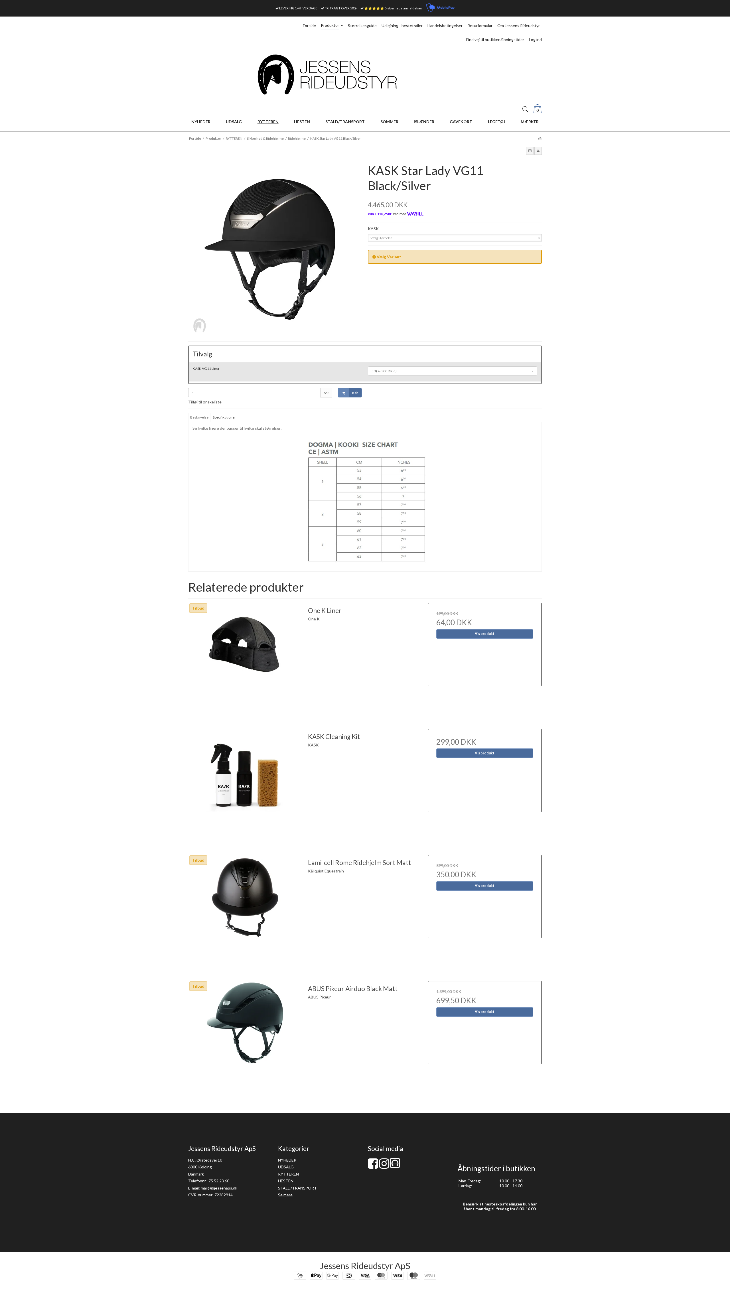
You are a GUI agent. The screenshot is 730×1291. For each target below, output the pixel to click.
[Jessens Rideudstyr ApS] (365, 74)
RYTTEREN (288, 1174)
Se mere (285, 1194)
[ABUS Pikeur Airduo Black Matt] (245, 1038)
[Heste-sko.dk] (395, 1166)
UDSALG (286, 1166)
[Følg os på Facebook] (373, 1166)
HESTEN (285, 1180)
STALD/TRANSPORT (297, 1188)
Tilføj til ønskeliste (205, 401)
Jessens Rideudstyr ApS (365, 1265)
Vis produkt (484, 634)
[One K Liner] (245, 660)
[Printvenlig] (540, 138)
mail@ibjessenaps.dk (219, 1188)
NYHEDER (287, 1160)
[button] (530, 151)
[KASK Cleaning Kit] (245, 786)
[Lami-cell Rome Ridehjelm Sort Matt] (245, 912)
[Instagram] (384, 1166)
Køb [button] (355, 393)
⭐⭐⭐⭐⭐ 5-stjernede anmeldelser (393, 8)
